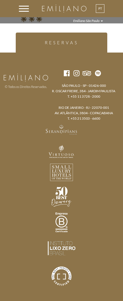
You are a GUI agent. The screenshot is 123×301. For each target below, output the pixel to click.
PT (100, 8)
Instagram (25, 67)
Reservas (62, 42)
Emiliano (64, 8)
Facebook (15, 67)
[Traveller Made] (61, 129)
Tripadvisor (36, 67)
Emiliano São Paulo (86, 21)
